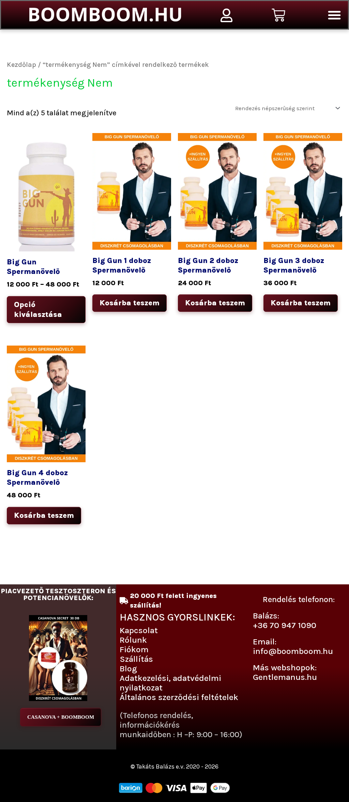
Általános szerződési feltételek (179, 697)
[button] (334, 15)
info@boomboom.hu (293, 651)
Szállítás (136, 659)
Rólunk (133, 640)
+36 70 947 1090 (284, 625)
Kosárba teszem (130, 302)
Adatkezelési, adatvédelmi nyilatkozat (170, 682)
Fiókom (134, 649)
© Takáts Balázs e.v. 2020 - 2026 (174, 766)
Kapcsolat (139, 630)
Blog (128, 668)
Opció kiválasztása (38, 309)
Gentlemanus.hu (285, 677)
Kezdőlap (21, 64)
